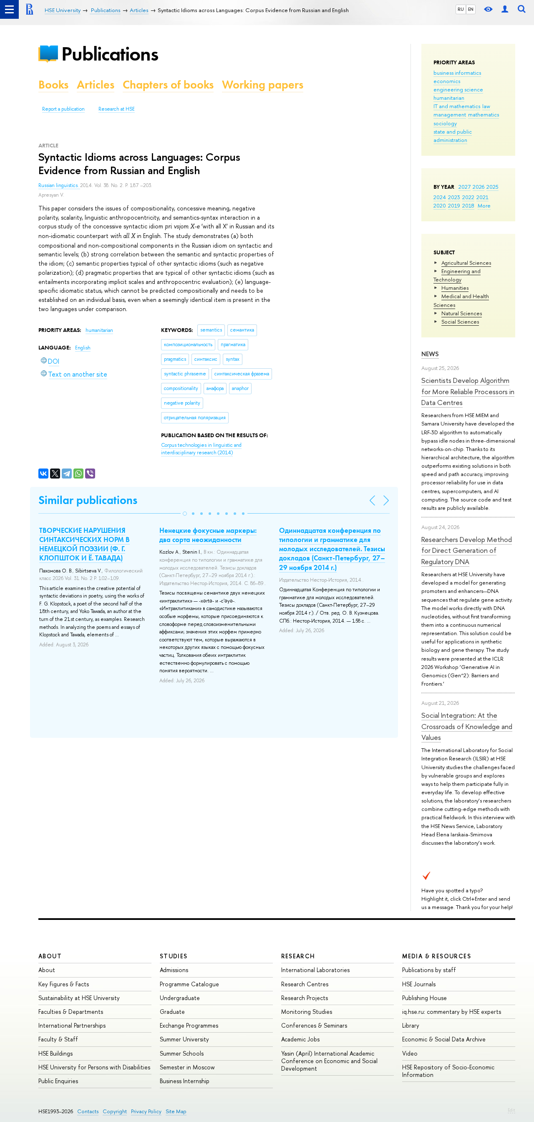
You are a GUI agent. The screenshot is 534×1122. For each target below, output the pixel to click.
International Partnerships (72, 1025)
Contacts (87, 1111)
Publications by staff (429, 970)
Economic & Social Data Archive (444, 1039)
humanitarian (448, 97)
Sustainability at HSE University (79, 998)
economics (446, 81)
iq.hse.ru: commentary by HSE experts (451, 1012)
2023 (454, 197)
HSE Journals (419, 984)
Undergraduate (180, 998)
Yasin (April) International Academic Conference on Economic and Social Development (329, 1060)
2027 (464, 186)
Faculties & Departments (70, 1012)
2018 (468, 205)
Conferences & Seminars (314, 1025)
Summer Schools (182, 1053)
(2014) (201, 449)
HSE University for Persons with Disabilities (94, 1067)
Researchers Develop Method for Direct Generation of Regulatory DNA (466, 550)
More (484, 205)
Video (410, 1053)
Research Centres (304, 984)
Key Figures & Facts (63, 984)
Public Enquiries (58, 1081)
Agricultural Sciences (466, 262)
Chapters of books (168, 84)
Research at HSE (116, 109)
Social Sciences (460, 321)
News (430, 354)
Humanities (455, 287)
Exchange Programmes (189, 1025)
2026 (478, 186)
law (486, 106)
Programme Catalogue (189, 984)
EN (471, 9)
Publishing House (424, 998)
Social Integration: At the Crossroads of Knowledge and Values (466, 726)
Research (298, 956)
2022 (468, 197)
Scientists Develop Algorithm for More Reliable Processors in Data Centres (467, 391)
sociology (445, 123)
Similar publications (87, 500)
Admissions (174, 970)
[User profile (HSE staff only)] (505, 9)
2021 (482, 197)
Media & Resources (436, 956)
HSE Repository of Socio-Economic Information (448, 1071)
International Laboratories (315, 970)
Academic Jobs (300, 1039)
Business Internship (184, 1081)
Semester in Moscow (187, 1067)
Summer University (184, 1039)
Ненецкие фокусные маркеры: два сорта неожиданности (208, 535)
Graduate (172, 1012)
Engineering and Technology (457, 275)
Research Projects (304, 998)
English (83, 347)
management (449, 114)
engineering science (458, 89)
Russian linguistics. (59, 185)
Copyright (115, 1111)
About (50, 956)
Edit (511, 1110)
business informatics (457, 72)
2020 (439, 205)
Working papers (262, 84)
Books (53, 84)
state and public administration (452, 136)
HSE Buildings (55, 1053)
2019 (454, 205)
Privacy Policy (146, 1111)
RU (461, 9)
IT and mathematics (456, 106)
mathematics (483, 114)
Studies (174, 956)
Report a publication (63, 109)
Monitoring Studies (306, 1012)
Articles (95, 84)
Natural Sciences (461, 313)
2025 (492, 186)
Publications (109, 53)
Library (410, 1025)
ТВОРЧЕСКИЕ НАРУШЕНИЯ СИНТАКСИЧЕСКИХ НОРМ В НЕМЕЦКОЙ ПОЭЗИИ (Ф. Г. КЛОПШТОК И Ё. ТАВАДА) (84, 544)
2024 (439, 197)
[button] (185, 513)
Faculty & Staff (58, 1039)
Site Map (176, 1111)
